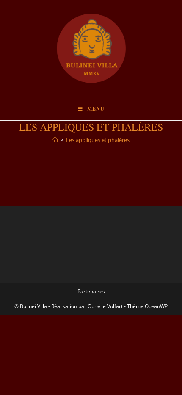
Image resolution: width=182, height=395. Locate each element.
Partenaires (91, 291)
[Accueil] (55, 140)
